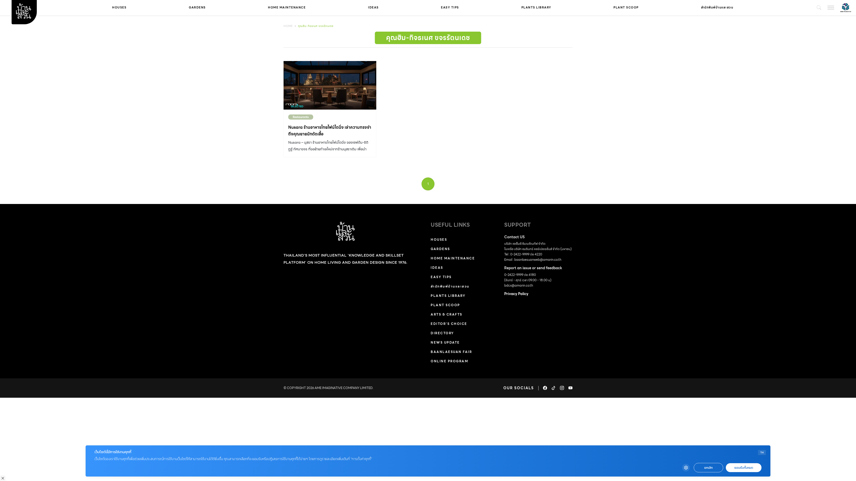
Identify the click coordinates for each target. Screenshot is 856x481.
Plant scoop (626, 7)
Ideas (373, 7)
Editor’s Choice (449, 323)
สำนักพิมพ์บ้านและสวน (717, 7)
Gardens (197, 7)
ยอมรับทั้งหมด (743, 467)
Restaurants (301, 117)
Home (288, 26)
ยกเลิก (708, 467)
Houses (119, 7)
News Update (445, 342)
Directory (442, 333)
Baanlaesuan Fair (451, 351)
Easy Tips (450, 7)
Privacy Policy (516, 294)
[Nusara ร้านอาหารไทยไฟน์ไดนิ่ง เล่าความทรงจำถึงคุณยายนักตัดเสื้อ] (330, 85)
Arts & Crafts (446, 314)
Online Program (449, 361)
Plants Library (536, 7)
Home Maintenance (287, 7)
